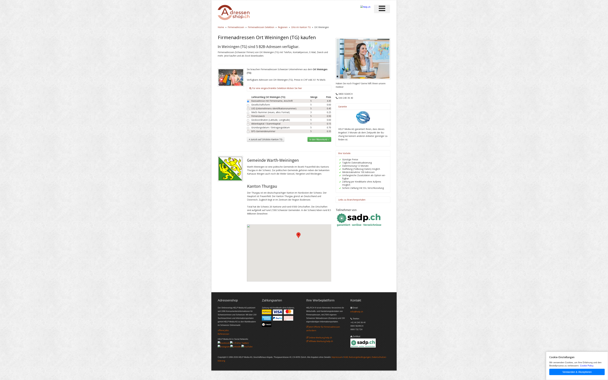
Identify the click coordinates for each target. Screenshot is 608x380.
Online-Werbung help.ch (320, 337)
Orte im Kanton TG (301, 27)
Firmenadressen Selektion (261, 27)
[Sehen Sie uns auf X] (239, 342)
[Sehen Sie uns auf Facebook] (224, 342)
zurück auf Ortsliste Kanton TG (266, 139)
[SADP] (359, 219)
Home (221, 27)
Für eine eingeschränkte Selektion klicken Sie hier (276, 88)
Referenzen (223, 333)
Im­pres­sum (337, 357)
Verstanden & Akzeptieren (577, 372)
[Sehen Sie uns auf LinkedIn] (235, 346)
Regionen (283, 27)
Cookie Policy (586, 365)
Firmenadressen (236, 27)
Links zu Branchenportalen (351, 199)
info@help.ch (356, 311)
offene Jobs (223, 330)
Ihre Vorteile (344, 153)
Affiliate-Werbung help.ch (320, 341)
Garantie (342, 106)
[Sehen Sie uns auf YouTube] (247, 346)
